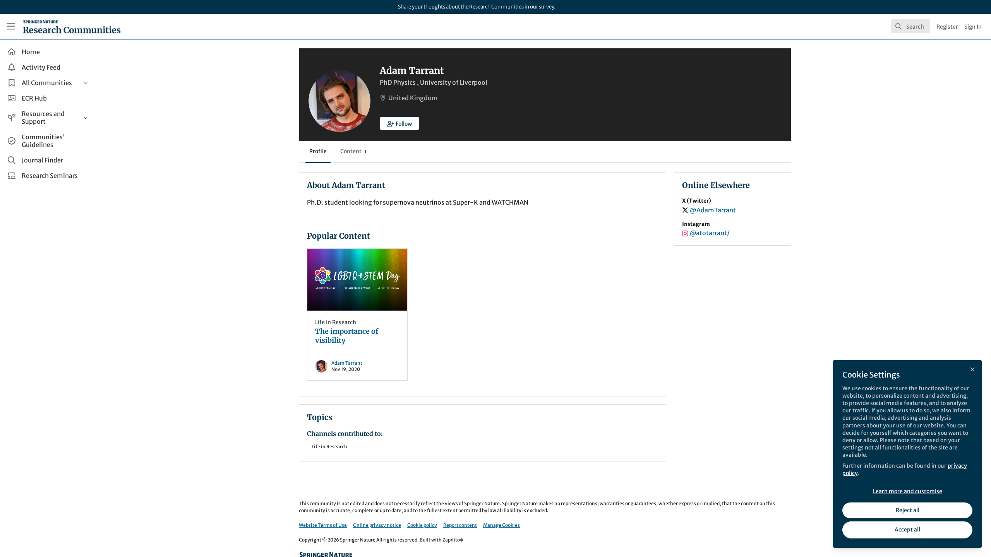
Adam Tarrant (346, 363)
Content (353, 151)
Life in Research (335, 322)
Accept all (907, 529)
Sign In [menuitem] (973, 26)
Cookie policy (422, 525)
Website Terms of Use (323, 525)
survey (546, 6)
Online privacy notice (377, 525)
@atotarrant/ (710, 233)
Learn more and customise (907, 491)
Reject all (907, 510)
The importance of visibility (357, 280)
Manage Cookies (501, 525)
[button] (399, 123)
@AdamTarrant (713, 210)
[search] (910, 26)
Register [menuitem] (947, 26)
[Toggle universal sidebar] (11, 26)
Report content (460, 525)
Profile (318, 151)
